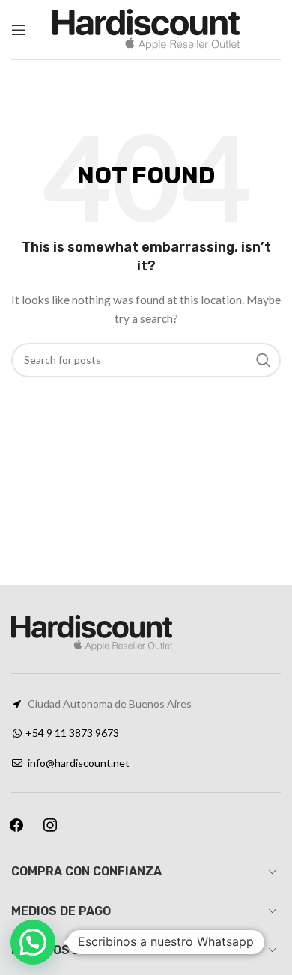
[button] (32, 942)
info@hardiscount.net (79, 762)
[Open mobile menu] (19, 30)
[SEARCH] (263, 360)
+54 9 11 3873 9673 (72, 732)
